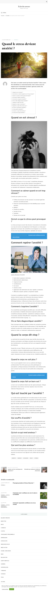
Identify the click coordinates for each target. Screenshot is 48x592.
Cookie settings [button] (5, 589)
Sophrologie (4, 567)
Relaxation (4, 557)
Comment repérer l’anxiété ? (19, 97)
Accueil (3, 581)
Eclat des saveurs (24, 6)
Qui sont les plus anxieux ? (19, 112)
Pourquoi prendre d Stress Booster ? (23, 483)
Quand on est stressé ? (18, 92)
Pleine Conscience (6, 550)
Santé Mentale (5, 560)
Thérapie (3, 570)
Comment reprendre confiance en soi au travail (24, 503)
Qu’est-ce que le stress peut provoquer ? (22, 95)
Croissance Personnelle (4, 497)
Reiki (2, 554)
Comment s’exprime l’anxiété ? (19, 99)
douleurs (25, 458)
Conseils (16, 39)
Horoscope (4, 541)
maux (31, 458)
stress (36, 458)
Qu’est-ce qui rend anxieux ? (19, 111)
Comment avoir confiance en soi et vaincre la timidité (25, 493)
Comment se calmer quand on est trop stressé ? (23, 94)
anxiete (14, 458)
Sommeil (3, 564)
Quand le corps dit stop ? (18, 102)
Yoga (2, 577)
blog (2, 524)
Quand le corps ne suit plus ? (19, 104)
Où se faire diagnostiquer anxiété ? (20, 100)
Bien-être (3, 521)
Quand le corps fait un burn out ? (20, 106)
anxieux (19, 458)
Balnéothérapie (5, 518)
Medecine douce (5, 544)
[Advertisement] (24, 26)
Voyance (3, 573)
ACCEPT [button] (11, 589)
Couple (7, 495)
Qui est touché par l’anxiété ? (19, 107)
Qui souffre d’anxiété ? (18, 109)
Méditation (4, 547)
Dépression (4, 537)
